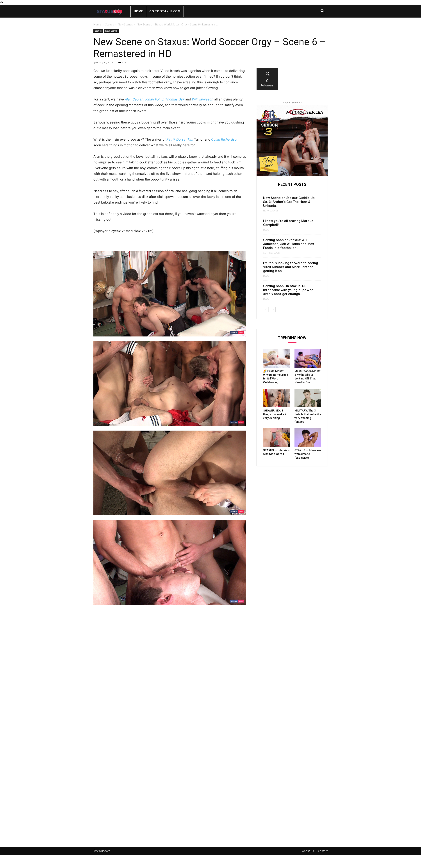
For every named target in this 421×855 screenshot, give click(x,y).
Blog (266, 230)
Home (138, 11)
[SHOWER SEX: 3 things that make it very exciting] (276, 398)
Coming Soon (271, 253)
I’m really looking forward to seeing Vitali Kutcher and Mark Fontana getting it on (290, 267)
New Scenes (125, 24)
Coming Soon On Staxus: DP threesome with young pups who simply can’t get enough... (288, 290)
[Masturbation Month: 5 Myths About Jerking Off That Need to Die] (307, 358)
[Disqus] (169, 669)
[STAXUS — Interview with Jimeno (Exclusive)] (307, 437)
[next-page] (273, 309)
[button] (322, 11)
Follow (267, 69)
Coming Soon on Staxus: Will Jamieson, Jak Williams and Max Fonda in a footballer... (288, 244)
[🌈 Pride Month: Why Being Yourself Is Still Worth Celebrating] (276, 358)
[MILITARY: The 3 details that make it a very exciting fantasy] (307, 398)
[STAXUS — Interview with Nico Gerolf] (276, 437)
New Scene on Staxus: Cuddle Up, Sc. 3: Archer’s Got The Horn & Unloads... (289, 202)
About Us (308, 851)
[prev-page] (266, 309)
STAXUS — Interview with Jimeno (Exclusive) (307, 454)
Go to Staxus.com (164, 11)
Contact (323, 851)
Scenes (109, 24)
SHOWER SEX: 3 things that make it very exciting (275, 414)
